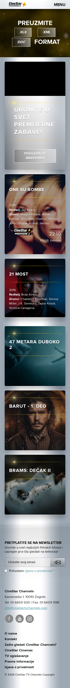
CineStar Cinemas (19, 650)
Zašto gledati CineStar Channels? (30, 645)
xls (23, 32)
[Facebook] (9, 618)
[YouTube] (20, 618)
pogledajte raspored (35, 155)
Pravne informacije (19, 662)
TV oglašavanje (17, 656)
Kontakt (11, 639)
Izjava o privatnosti (19, 667)
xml (46, 32)
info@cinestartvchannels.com (26, 608)
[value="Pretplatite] (57, 562)
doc (21, 42)
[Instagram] (30, 618)
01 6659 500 (20, 602)
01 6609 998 (49, 602)
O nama (11, 634)
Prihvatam (31, 571)
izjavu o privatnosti (38, 571)
